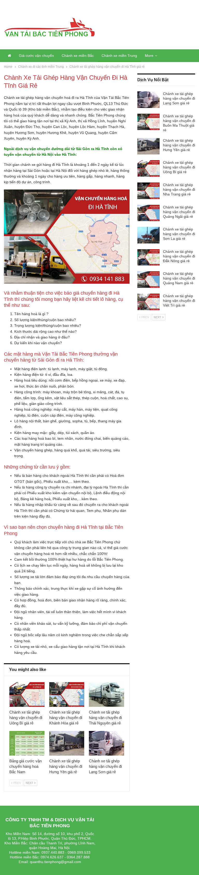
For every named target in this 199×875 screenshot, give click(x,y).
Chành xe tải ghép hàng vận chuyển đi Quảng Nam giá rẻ (179, 278)
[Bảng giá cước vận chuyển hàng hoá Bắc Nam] (27, 743)
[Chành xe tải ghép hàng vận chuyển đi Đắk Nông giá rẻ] (148, 257)
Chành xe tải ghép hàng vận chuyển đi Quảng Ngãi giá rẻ (179, 212)
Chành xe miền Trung (119, 55)
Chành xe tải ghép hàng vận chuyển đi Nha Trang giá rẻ (179, 189)
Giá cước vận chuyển (36, 55)
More (149, 55)
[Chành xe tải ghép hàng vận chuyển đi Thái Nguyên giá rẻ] (106, 694)
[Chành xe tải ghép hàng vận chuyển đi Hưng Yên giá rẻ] (66, 743)
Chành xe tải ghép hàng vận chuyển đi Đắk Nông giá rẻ (179, 256)
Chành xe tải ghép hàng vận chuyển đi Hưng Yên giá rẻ (179, 145)
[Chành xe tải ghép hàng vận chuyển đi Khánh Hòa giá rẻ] (66, 694)
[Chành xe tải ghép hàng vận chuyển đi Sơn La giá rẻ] (148, 235)
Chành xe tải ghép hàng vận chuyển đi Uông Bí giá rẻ (179, 167)
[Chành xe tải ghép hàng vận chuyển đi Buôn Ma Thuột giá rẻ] (148, 122)
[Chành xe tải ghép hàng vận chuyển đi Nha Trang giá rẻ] (148, 190)
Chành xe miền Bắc (78, 55)
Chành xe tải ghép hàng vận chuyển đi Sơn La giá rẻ (179, 234)
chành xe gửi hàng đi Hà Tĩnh (44, 164)
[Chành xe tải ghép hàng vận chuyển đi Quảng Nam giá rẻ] (148, 279)
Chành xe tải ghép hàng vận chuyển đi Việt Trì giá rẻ (179, 300)
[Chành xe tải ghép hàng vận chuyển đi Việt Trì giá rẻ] (148, 302)
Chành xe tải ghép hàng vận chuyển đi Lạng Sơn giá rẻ (179, 98)
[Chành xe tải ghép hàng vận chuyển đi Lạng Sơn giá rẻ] (106, 743)
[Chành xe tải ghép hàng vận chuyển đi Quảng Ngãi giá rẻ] (148, 213)
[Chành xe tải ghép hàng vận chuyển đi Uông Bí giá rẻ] (27, 694)
